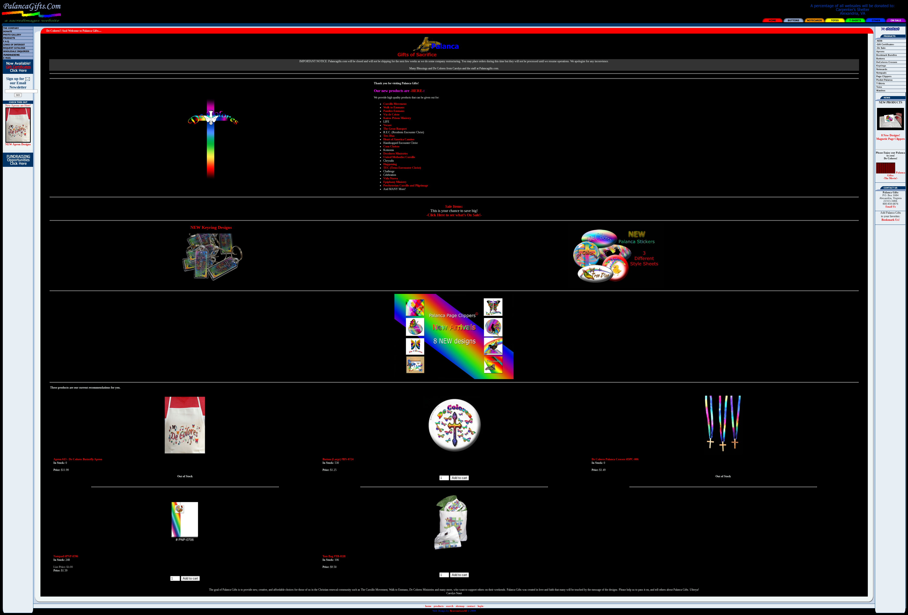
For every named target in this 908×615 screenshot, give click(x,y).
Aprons (880, 51)
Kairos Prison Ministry (397, 118)
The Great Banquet (395, 128)
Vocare (387, 125)
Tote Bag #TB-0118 (334, 556)
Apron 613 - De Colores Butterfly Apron (77, 459)
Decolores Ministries (395, 153)
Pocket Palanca (884, 80)
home (428, 606)
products (439, 606)
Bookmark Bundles (886, 55)
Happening (390, 164)
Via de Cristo (391, 114)
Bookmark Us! (890, 219)
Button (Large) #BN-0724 (338, 459)
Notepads (881, 73)
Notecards (881, 69)
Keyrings (881, 66)
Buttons (880, 59)
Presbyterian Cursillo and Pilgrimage (405, 185)
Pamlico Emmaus (393, 111)
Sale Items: (454, 206)
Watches (880, 90)
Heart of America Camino (398, 139)
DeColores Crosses (886, 62)
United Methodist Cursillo (399, 157)
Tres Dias (389, 135)
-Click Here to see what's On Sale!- (454, 215)
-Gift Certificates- (885, 44)
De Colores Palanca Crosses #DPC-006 (615, 459)
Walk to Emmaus (393, 107)
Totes (879, 87)
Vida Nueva (390, 178)
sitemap (460, 606)
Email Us (891, 206)
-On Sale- (881, 48)
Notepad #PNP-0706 (65, 556)
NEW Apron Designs (18, 144)
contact (471, 606)
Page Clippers (883, 76)
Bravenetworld (458, 610)
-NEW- (879, 41)
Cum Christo (391, 146)
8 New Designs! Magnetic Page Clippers (890, 137)
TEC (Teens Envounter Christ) (402, 167)
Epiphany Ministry (394, 182)
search (449, 606)
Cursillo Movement (394, 104)
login (480, 606)
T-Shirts (880, 83)
